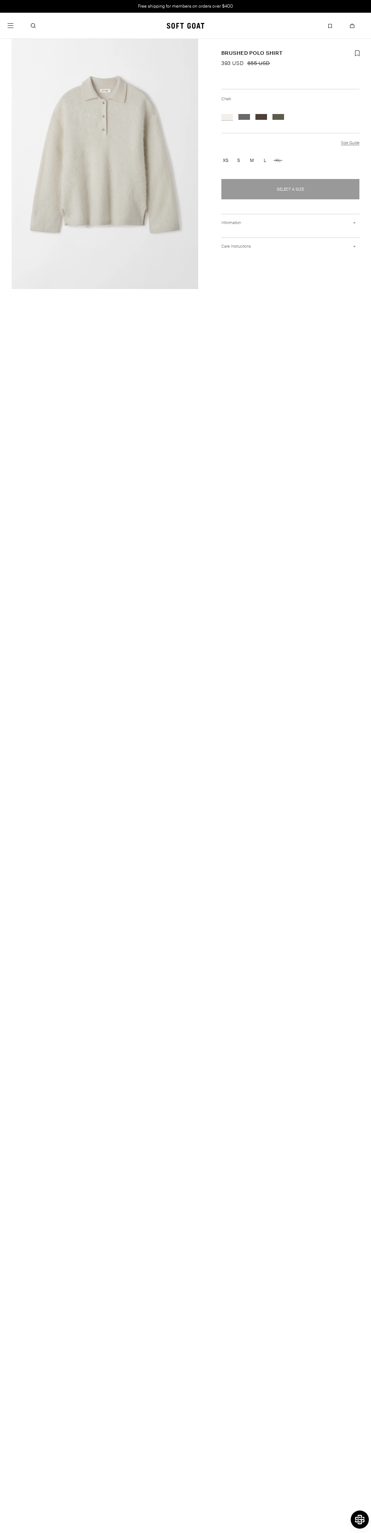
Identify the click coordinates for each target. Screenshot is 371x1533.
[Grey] (244, 117)
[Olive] (278, 117)
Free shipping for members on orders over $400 (185, 6)
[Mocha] (261, 117)
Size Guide (350, 142)
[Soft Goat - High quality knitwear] (185, 25)
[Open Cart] (352, 25)
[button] (33, 25)
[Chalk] (227, 117)
